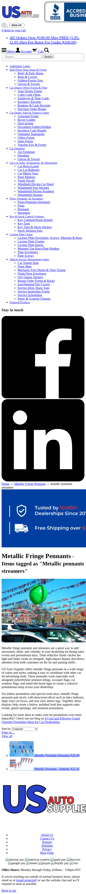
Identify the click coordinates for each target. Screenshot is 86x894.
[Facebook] (43, 397)
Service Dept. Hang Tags (33, 288)
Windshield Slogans (30, 195)
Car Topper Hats (28, 263)
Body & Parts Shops (30, 73)
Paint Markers (26, 177)
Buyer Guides (26, 119)
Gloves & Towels (29, 84)
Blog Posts (47, 852)
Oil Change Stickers (30, 277)
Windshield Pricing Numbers (36, 191)
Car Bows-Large (28, 166)
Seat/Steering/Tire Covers (34, 284)
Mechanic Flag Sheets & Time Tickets (42, 270)
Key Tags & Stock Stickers (35, 227)
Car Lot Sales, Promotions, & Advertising (33, 162)
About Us (47, 835)
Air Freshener (26, 152)
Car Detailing (17, 148)
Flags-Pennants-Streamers (34, 202)
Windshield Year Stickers (33, 187)
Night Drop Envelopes (32, 273)
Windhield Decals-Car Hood (36, 184)
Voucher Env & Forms (32, 144)
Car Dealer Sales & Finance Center (29, 112)
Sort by (6, 728)
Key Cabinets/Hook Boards (35, 220)
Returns (47, 842)
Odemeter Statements (31, 134)
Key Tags (24, 223)
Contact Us (47, 838)
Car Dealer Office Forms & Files (28, 87)
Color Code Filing (29, 94)
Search (48, 56)
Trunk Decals (26, 180)
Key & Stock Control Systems (27, 216)
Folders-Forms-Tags (30, 80)
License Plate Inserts (30, 245)
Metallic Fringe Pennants (30, 484)
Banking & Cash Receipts (34, 105)
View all (7, 736)
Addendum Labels (20, 66)
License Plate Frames (31, 241)
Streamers (24, 212)
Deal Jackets (25, 123)
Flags (21, 205)
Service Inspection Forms (34, 291)
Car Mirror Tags (28, 173)
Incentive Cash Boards (32, 130)
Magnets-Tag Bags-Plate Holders (38, 248)
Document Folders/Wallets (34, 127)
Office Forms (26, 137)
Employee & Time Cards (33, 98)
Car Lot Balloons (28, 170)
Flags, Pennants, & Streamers (26, 198)
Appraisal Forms (28, 116)
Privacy (47, 849)
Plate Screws (26, 255)
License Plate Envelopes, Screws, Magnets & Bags (50, 237)
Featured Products (20, 302)
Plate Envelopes (28, 252)
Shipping (47, 845)
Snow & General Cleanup (34, 298)
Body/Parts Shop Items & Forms (28, 69)
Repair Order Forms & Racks (36, 280)
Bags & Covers (27, 77)
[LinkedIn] (43, 480)
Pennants (23, 209)
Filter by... (8, 732)
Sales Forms (25, 141)
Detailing (23, 155)
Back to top (9, 890)
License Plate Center (21, 234)
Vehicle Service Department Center (29, 259)
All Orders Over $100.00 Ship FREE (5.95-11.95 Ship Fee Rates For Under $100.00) (45, 39)
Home (5, 484)
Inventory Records (29, 102)
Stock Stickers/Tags (30, 230)
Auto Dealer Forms (30, 91)
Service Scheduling (30, 295)
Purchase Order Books (32, 109)
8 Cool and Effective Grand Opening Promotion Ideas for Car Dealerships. (41, 720)
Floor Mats (24, 266)
